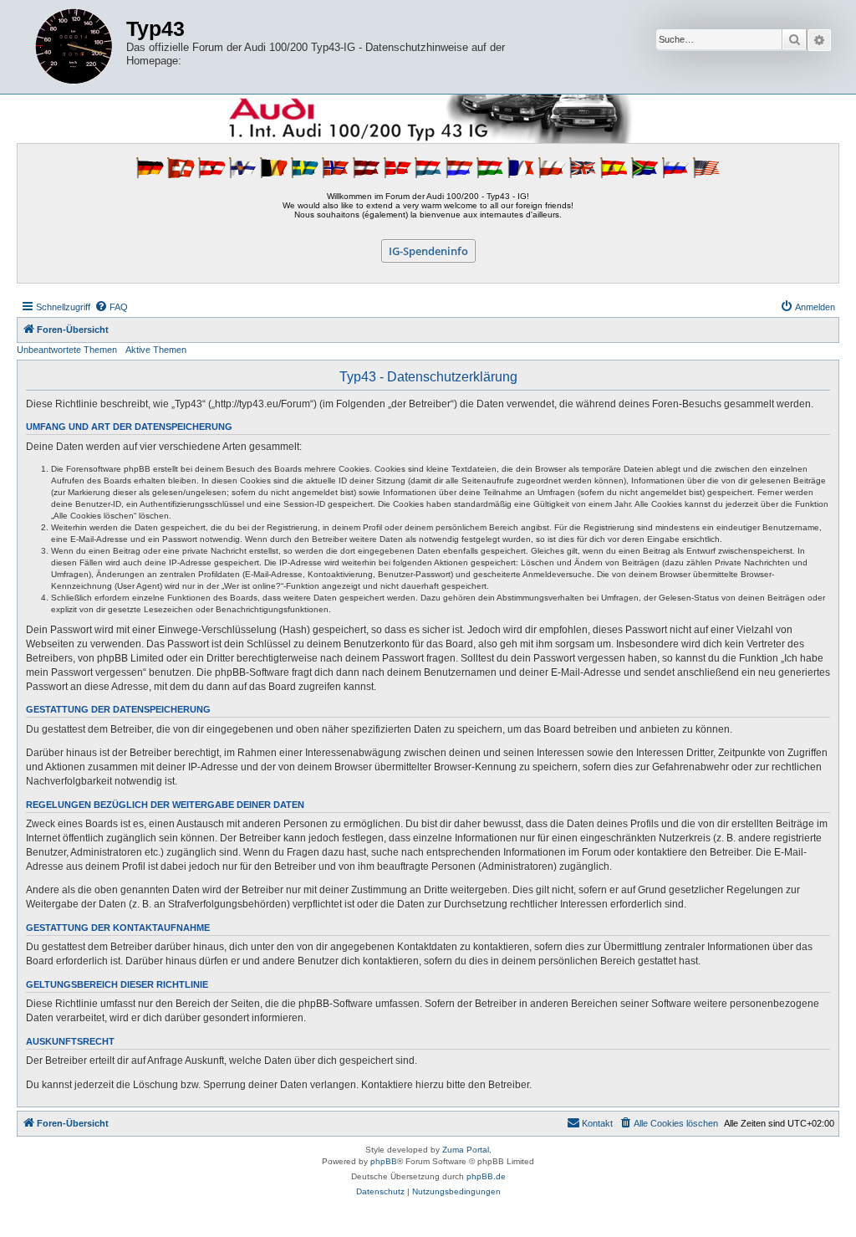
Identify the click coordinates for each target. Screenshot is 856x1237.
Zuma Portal (465, 1149)
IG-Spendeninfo (428, 250)
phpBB (383, 1161)
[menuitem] (111, 307)
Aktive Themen (155, 350)
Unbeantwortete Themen (67, 350)
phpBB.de (486, 1176)
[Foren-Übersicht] (73, 46)
